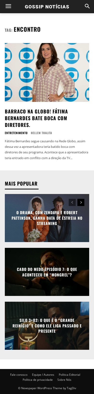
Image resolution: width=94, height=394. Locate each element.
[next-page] (80, 202)
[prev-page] (72, 202)
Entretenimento (16, 132)
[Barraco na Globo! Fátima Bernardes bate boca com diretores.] (47, 72)
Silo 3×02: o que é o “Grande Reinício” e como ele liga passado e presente (47, 326)
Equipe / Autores (43, 375)
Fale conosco (18, 375)
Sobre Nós (64, 380)
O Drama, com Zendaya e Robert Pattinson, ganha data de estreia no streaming (47, 218)
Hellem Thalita (41, 133)
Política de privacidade (38, 380)
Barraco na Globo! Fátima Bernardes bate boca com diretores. (36, 118)
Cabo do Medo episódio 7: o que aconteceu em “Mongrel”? (47, 271)
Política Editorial (69, 375)
